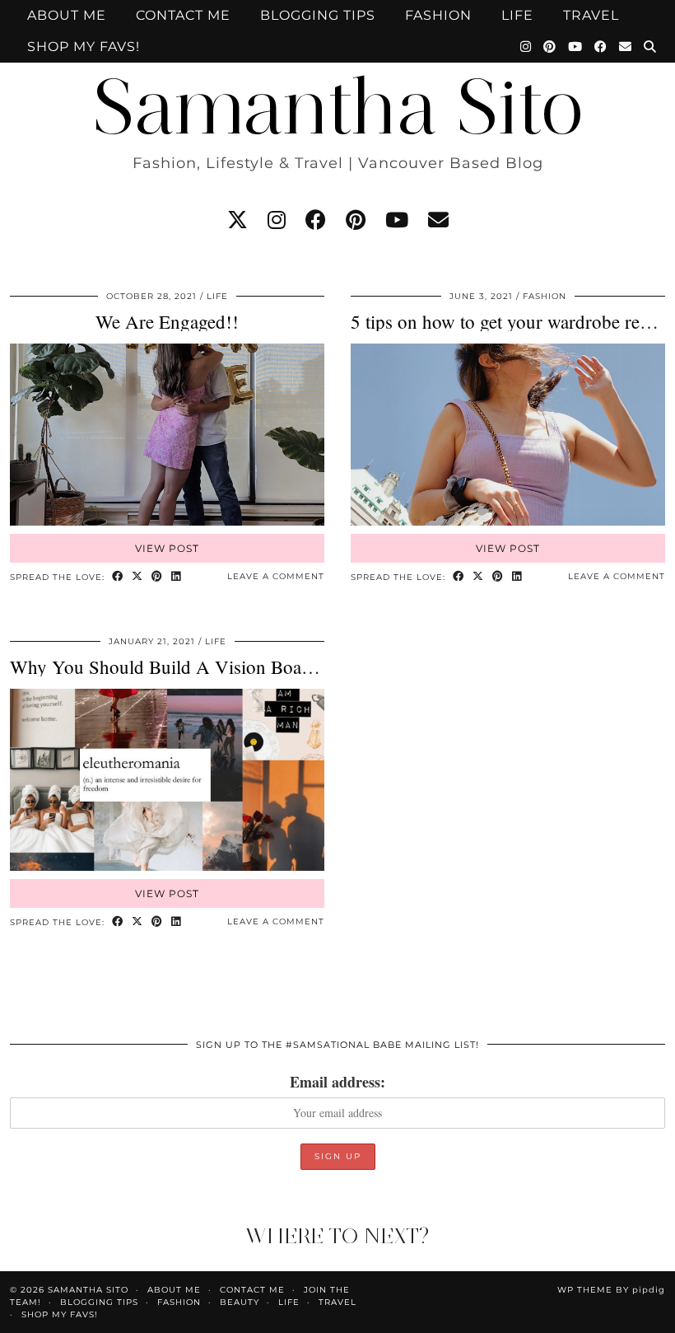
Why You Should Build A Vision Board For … (192, 666)
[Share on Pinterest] (157, 577)
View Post (167, 548)
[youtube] (396, 219)
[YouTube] (575, 47)
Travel (591, 15)
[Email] (625, 47)
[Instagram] (526, 47)
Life (517, 15)
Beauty (239, 1302)
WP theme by (611, 1289)
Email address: (337, 1081)
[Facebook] (601, 47)
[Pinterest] (549, 47)
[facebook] (315, 219)
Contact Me (183, 15)
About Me (66, 15)
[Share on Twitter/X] (137, 577)
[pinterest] (355, 219)
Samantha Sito (337, 106)
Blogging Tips (317, 15)
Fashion (438, 15)
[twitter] (237, 219)
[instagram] (277, 219)
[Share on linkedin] (176, 577)
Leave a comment (275, 576)
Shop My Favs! (83, 46)
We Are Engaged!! (167, 321)
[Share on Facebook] (118, 577)
